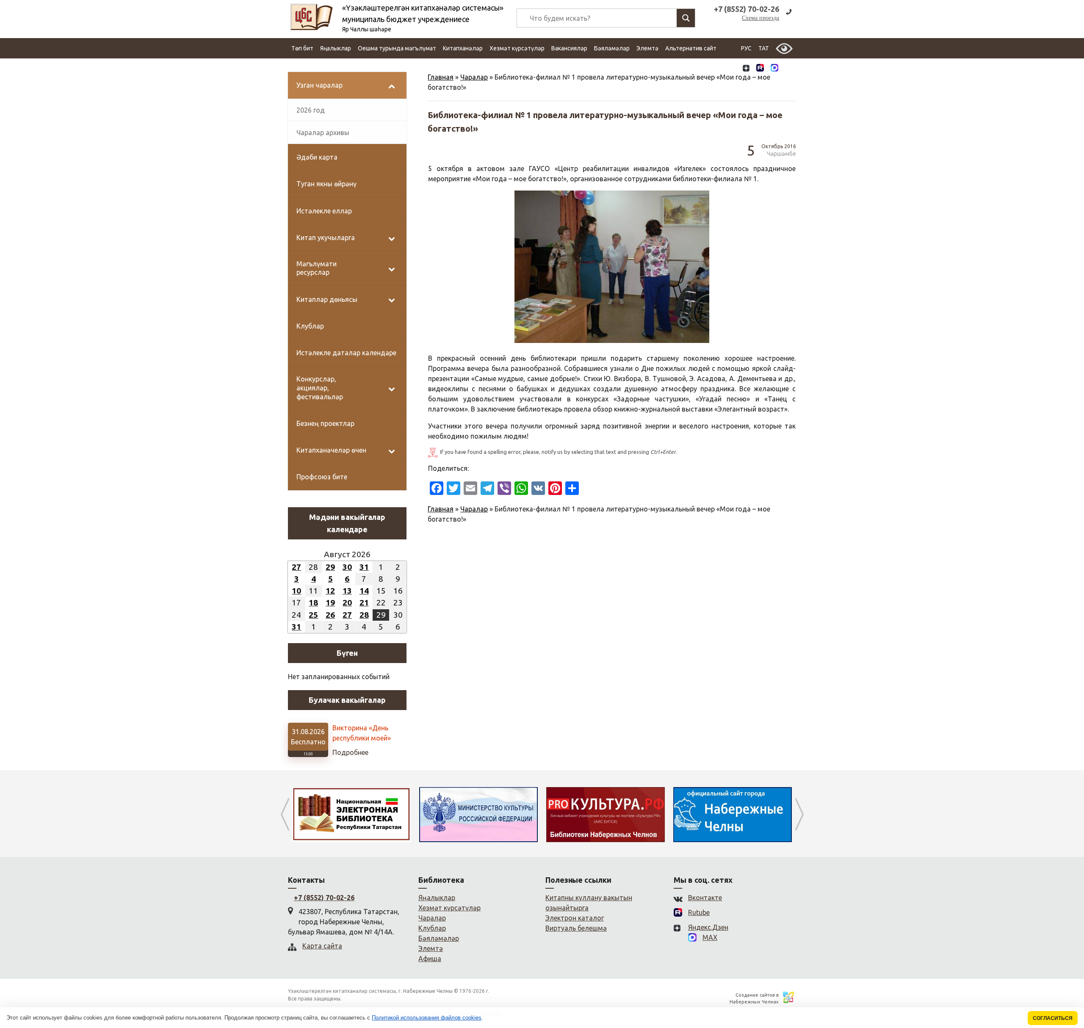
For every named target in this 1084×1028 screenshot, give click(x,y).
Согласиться (1053, 1018)
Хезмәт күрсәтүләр (517, 48)
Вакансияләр (569, 48)
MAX (709, 937)
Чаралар (474, 77)
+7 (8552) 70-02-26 (324, 897)
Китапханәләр (463, 48)
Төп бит (302, 48)
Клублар (432, 928)
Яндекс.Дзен (708, 927)
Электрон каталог (574, 918)
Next (799, 815)
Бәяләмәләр (612, 48)
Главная (441, 77)
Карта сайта (322, 946)
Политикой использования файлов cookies (426, 1017)
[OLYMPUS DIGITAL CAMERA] (616, 267)
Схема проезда (760, 18)
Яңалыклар (335, 48)
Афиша (429, 958)
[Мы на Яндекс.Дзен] (746, 68)
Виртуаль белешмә (576, 928)
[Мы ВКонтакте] (732, 68)
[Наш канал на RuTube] (760, 68)
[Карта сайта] (789, 68)
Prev (284, 815)
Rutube (699, 912)
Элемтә (647, 48)
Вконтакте (705, 897)
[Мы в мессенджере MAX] (774, 68)
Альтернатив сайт (690, 48)
